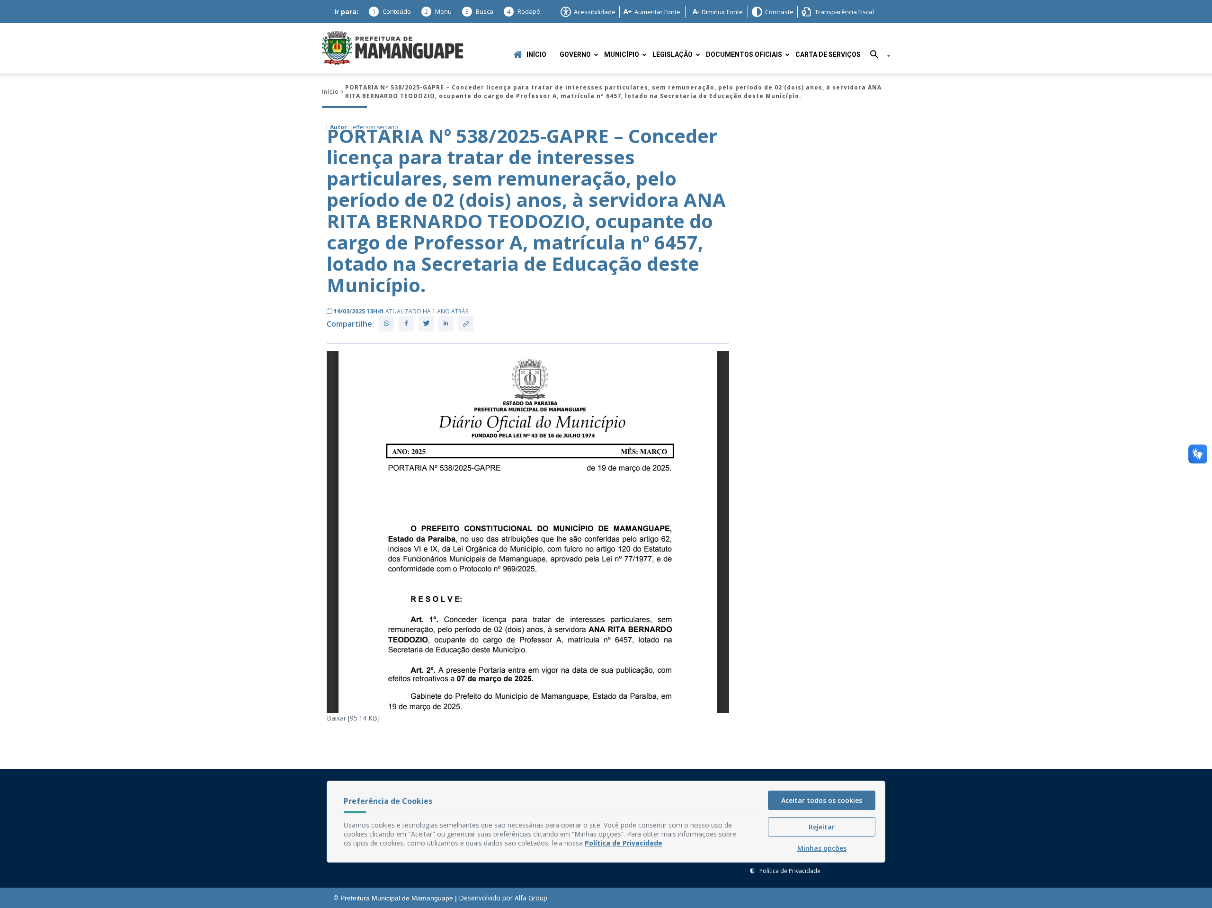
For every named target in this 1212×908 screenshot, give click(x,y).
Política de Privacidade (789, 871)
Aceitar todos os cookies (821, 800)
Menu (438, 11)
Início (536, 55)
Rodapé (523, 11)
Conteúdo (391, 11)
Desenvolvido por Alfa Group (503, 897)
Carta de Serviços (828, 55)
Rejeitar (822, 826)
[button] (876, 56)
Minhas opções (822, 848)
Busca (479, 11)
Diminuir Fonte (722, 12)
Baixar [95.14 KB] (353, 717)
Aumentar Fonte (657, 12)
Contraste (779, 12)
